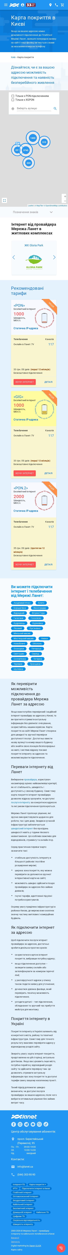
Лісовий (18, 628)
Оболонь (37, 643)
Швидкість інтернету (23, 1224)
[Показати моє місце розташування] (12, 108)
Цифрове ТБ (19, 1216)
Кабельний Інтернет (22, 1204)
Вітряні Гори (38, 613)
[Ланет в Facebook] (13, 1124)
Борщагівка (20, 608)
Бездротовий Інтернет (23, 1200)
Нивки (44, 638)
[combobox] (34, 108)
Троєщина (35, 664)
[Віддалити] (64, 200)
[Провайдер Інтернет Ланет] (27, 1116)
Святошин (19, 653)
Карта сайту (16, 1249)
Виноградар (40, 608)
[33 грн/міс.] (30, 5)
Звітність (15, 1242)
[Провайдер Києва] (14, 5)
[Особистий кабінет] (22, 5)
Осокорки (19, 648)
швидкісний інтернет (22, 828)
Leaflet (30, 205)
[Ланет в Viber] (39, 1124)
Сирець (35, 653)
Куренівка (37, 623)
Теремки (18, 664)
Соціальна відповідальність (26, 1220)
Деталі (48, 382)
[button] (34, 212)
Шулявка (18, 669)
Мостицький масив (24, 638)
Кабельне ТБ (42, 1212)
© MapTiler (39, 205)
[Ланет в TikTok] (45, 1124)
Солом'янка (20, 659)
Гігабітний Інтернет (22, 1192)
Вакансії (15, 1238)
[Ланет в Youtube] (32, 1124)
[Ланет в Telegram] (26, 1124)
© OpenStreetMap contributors (55, 205)
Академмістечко (22, 603)
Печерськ (36, 648)
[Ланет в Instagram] (20, 1124)
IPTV (15, 1188)
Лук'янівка (34, 628)
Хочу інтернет (24, 382)
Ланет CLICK (35, 1246)
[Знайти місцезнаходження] (55, 108)
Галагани (18, 618)
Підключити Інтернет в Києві (36, 1188)
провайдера (30, 779)
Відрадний (19, 613)
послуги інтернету (20, 802)
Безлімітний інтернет (23, 1208)
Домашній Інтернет (22, 1212)
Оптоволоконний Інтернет (25, 1196)
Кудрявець (19, 623)
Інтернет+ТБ (19, 1184)
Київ (13, 57)
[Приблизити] (64, 196)
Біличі (41, 603)
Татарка (37, 659)
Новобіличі (19, 643)
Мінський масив (22, 633)
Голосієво (36, 618)
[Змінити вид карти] (4, 200)
